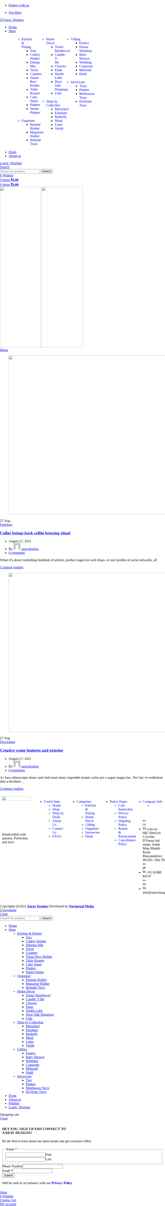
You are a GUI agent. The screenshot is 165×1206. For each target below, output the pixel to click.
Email (7, 1171)
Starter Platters (35, 110)
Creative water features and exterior (31, 750)
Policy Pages (118, 801)
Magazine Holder (37, 983)
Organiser (28, 120)
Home (56, 805)
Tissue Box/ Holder (35, 81)
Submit (8, 1175)
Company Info (152, 801)
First (48, 1154)
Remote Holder (36, 980)
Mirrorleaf (33, 1026)
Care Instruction (125, 807)
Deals (89, 836)
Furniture (6, 524)
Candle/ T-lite (35, 999)
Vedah (59, 128)
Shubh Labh (59, 76)
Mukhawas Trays (37, 1088)
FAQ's (56, 836)
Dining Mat (35, 64)
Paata (58, 70)
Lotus (59, 124)
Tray (33, 51)
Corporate (86, 66)
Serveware (78, 82)
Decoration (7, 742)
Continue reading (11, 567)
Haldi (83, 74)
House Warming (85, 49)
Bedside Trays (35, 987)
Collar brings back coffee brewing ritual (35, 533)
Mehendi (85, 70)
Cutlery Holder (35, 56)
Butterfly (32, 1034)
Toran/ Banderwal (38, 995)
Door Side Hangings (40, 1014)
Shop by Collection (53, 103)
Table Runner (35, 91)
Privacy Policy (123, 815)
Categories (84, 801)
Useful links (52, 801)
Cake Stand (34, 99)
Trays (83, 86)
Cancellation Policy (126, 842)
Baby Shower (84, 56)
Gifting (75, 39)
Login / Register (20, 1107)
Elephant (32, 1030)
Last (48, 1159)
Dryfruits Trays (85, 103)
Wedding (85, 62)
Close (4, 914)
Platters (35, 105)
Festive (84, 43)
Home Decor (50, 41)
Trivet (34, 70)
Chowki (31, 1003)
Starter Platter (35, 972)
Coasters (31, 953)
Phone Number (12, 1166)
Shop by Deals (58, 815)
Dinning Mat (34, 945)
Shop (56, 809)
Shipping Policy (124, 823)
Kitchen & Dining (29, 933)
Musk (59, 120)
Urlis (58, 93)
